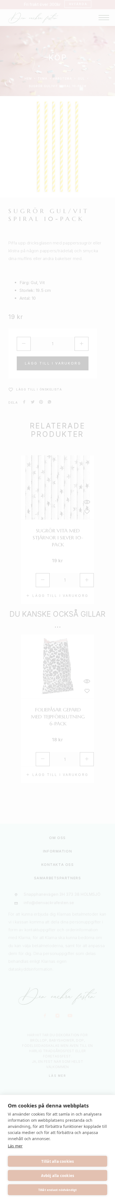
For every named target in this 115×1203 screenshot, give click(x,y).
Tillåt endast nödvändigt (57, 1190)
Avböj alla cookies (57, 1175)
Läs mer (15, 1146)
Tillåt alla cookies (57, 1161)
